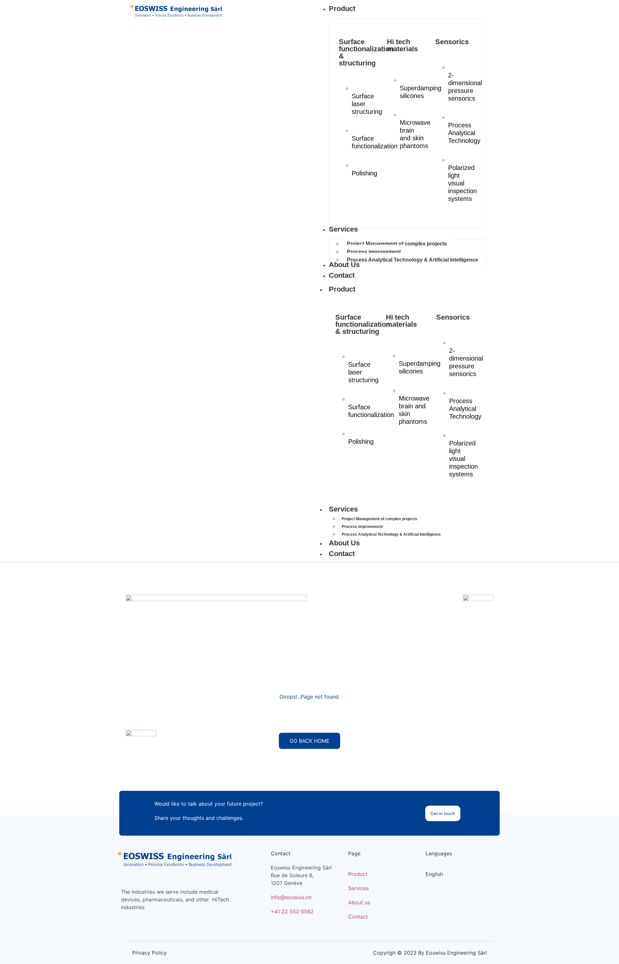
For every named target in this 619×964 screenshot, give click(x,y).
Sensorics (452, 42)
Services (343, 509)
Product (342, 289)
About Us (344, 543)
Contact (342, 554)
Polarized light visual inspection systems (462, 183)
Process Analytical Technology (464, 133)
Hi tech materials (402, 45)
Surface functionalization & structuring (366, 52)
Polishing (364, 173)
